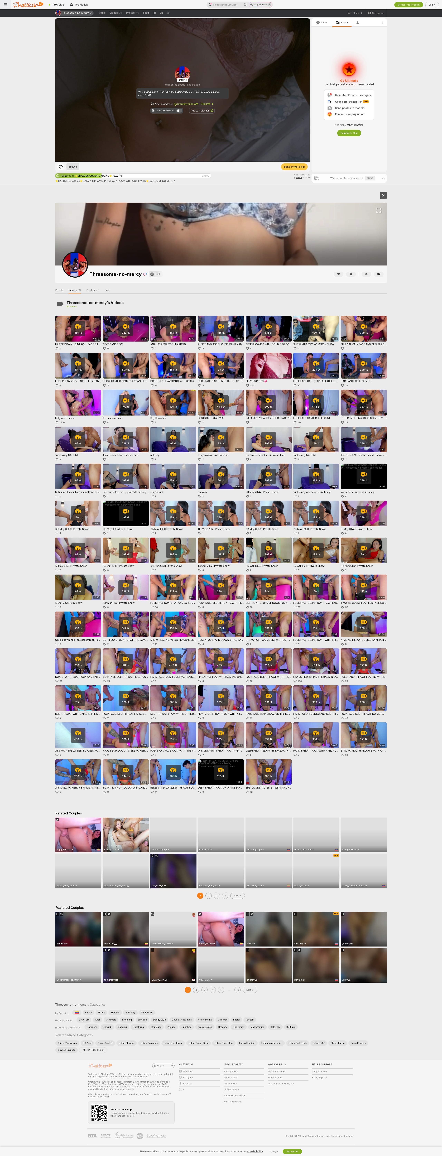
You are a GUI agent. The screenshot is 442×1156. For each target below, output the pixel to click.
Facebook (188, 1071)
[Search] (245, 4)
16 (156, 644)
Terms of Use (230, 1077)
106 (300, 681)
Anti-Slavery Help (232, 1102)
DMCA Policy (230, 1083)
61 (346, 755)
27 (108, 681)
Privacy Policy (231, 1071)
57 (299, 607)
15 (346, 385)
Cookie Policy (255, 1151)
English (160, 1065)
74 (346, 422)
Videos (116, 12)
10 (251, 607)
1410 (62, 422)
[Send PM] (379, 274)
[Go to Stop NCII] (157, 1136)
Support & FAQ (319, 1071)
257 (252, 385)
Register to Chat (349, 133)
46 (299, 422)
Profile (101, 12)
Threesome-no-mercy (71, 1004)
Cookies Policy (231, 1089)
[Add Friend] (366, 274)
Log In (432, 4)
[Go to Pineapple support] (140, 1136)
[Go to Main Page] (28, 4)
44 (346, 718)
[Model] (383, 195)
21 (346, 681)
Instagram (188, 1077)
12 (251, 792)
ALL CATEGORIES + (93, 1050)
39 (346, 607)
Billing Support (319, 1077)
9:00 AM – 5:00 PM (193, 104)
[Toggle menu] (5, 4)
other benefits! (355, 125)
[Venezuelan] (76, 1012)
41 (156, 792)
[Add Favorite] (60, 166)
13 (156, 385)
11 (203, 422)
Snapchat (187, 1083)
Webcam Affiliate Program (281, 1083)
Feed (146, 12)
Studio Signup (275, 1077)
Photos (132, 12)
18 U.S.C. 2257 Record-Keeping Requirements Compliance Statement (319, 1136)
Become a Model (276, 1071)
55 (61, 681)
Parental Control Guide (235, 1095)
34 (156, 607)
